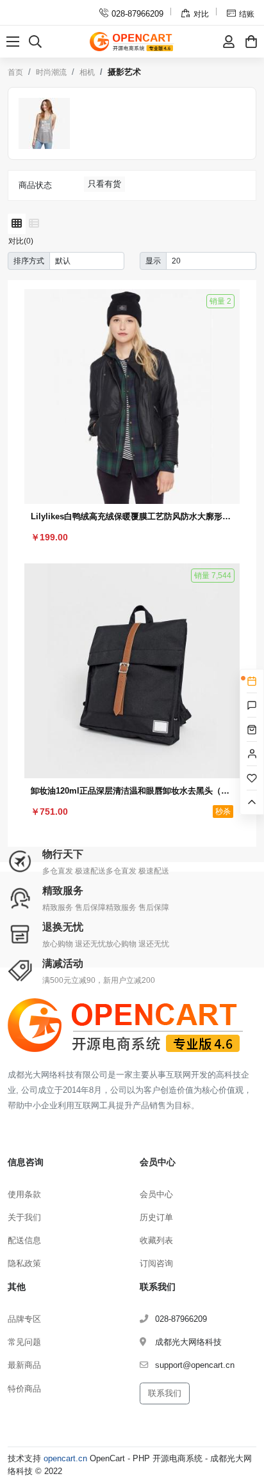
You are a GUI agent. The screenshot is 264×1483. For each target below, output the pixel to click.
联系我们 (164, 1393)
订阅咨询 (156, 1263)
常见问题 (24, 1342)
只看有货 (104, 184)
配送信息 (24, 1240)
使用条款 (24, 1194)
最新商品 (24, 1365)
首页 (15, 72)
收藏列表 (156, 1240)
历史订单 (156, 1217)
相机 (87, 72)
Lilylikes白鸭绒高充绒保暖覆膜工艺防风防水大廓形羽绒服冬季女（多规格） (132, 516)
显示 (153, 260)
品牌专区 (24, 1319)
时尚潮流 (51, 72)
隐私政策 (24, 1263)
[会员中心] (228, 41)
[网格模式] (17, 224)
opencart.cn (65, 1458)
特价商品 (24, 1388)
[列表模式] (34, 224)
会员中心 (156, 1194)
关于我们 (24, 1217)
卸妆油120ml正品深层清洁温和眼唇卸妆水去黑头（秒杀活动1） (132, 791)
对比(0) (20, 241)
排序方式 (28, 260)
